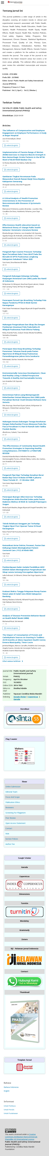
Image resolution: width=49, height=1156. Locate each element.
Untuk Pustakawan (11, 1113)
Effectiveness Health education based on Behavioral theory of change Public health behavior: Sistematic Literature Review (22, 227)
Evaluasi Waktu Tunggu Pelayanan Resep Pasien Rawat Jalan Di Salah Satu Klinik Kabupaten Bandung (24, 594)
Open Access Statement (16, 823)
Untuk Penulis (9, 1109)
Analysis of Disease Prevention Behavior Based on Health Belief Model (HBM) (24, 616)
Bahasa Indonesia (11, 1087)
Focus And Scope (13, 797)
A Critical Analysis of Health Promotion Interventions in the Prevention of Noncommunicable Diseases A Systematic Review (22, 202)
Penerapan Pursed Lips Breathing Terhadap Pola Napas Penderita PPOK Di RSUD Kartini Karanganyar (24, 302)
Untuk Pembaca (10, 1106)
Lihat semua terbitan (11, 661)
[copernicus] (24, 889)
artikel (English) (12, 145)
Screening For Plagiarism (16, 813)
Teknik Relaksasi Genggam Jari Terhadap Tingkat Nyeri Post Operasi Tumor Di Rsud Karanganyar (22, 526)
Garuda (17, 699)
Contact (9, 828)
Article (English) (12, 218)
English (6, 1091)
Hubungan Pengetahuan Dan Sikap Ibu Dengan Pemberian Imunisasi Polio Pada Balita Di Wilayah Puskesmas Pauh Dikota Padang (24, 327)
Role (7, 833)
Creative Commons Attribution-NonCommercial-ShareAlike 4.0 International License (21, 1136)
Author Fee (10, 844)
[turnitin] (24, 916)
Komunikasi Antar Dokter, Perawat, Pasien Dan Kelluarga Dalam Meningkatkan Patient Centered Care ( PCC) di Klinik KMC (24, 548)
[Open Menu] (2, 2)
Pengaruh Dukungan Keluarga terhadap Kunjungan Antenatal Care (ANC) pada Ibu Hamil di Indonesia (24, 278)
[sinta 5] (24, 725)
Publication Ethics (13, 802)
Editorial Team (11, 792)
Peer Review (11, 818)
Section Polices (12, 839)
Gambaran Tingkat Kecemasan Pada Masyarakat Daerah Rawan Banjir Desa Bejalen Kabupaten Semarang (24, 179)
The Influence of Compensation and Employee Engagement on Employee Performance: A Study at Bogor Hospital (24, 133)
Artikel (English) (12, 293)
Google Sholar (20, 697)
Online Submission (13, 786)
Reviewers (10, 807)
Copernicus (33, 697)
